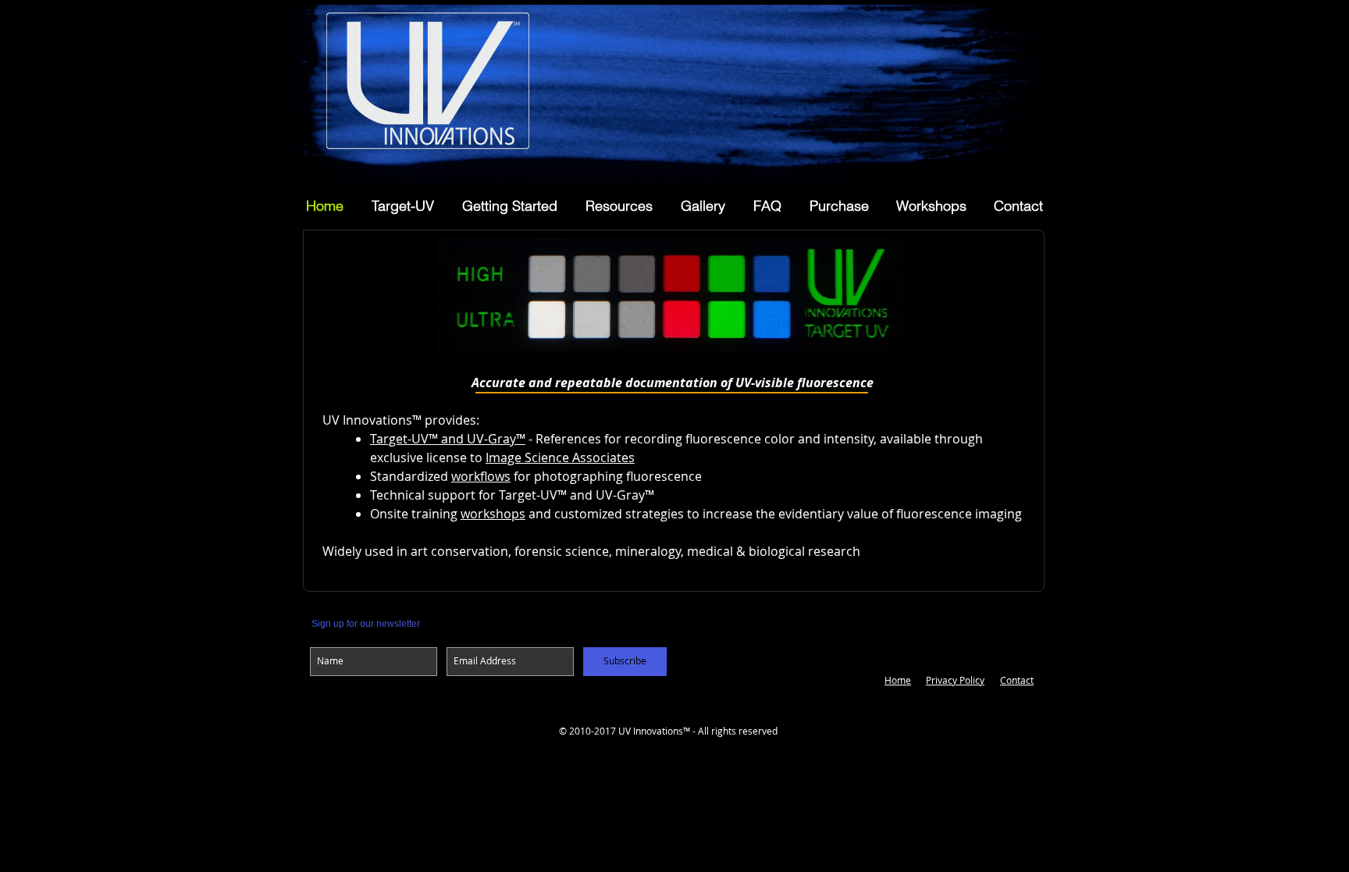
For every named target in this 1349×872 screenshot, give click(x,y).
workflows (481, 476)
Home (898, 680)
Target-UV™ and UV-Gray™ (447, 438)
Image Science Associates (560, 457)
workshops (493, 513)
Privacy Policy (955, 680)
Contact (1017, 680)
